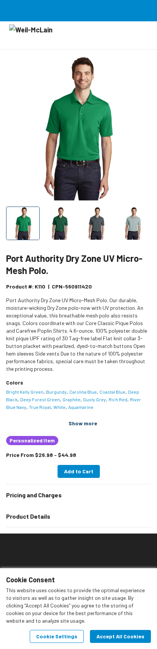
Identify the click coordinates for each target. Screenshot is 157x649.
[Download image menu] (141, 65)
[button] (78, 495)
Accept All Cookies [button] (120, 636)
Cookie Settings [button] (56, 636)
